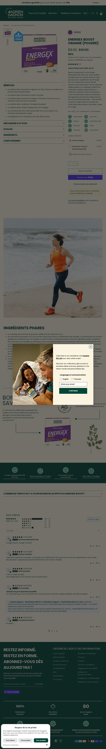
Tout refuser (10, 740)
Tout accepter (41, 740)
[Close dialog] (91, 347)
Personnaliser (26, 740)
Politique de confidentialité (10, 745)
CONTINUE (73, 391)
